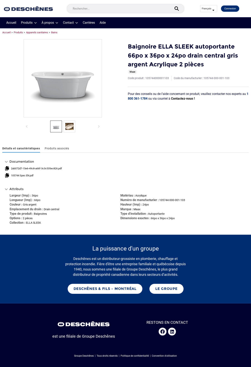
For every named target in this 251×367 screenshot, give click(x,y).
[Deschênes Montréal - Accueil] (28, 8)
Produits (27, 22)
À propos (48, 22)
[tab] (21, 148)
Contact (68, 22)
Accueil (11, 22)
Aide (103, 22)
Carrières (89, 22)
